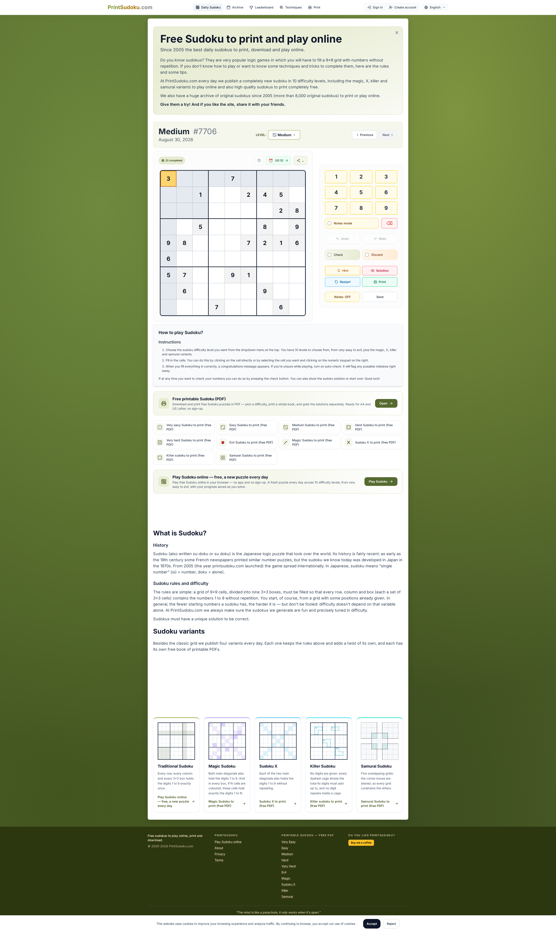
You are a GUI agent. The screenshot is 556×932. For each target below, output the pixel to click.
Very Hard (288, 866)
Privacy (220, 854)
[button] (435, 7)
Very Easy (288, 842)
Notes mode (343, 223)
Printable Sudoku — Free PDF (307, 835)
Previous (366, 135)
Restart (345, 282)
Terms (219, 860)
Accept (372, 923)
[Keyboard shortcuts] (259, 160)
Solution (382, 270)
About (219, 848)
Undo (345, 238)
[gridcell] (169, 179)
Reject (391, 923)
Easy (284, 848)
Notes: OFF (342, 297)
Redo (382, 238)
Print (382, 282)
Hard (284, 860)
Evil (283, 872)
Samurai (287, 896)
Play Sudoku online (228, 842)
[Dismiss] (396, 32)
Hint (345, 270)
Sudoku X (288, 884)
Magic (285, 878)
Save (380, 297)
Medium (287, 854)
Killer (284, 890)
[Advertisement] (278, 511)
